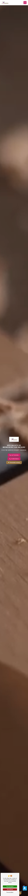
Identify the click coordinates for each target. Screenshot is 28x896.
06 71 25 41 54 (14, 455)
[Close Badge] (21, 891)
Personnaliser (9, 892)
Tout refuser (10, 889)
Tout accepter (10, 886)
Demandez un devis (15, 462)
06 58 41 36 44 (15, 459)
